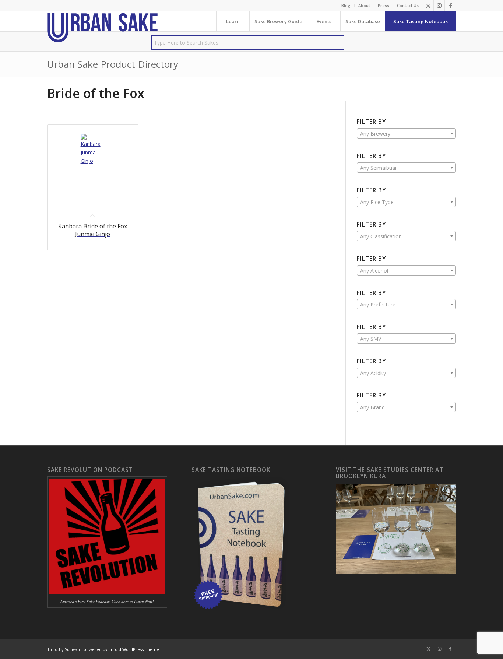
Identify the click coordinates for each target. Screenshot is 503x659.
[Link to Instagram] (439, 5)
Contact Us (408, 5)
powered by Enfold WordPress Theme (121, 649)
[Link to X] (428, 5)
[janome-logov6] (102, 27)
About (364, 5)
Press (383, 5)
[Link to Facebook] (450, 5)
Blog (346, 5)
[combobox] (406, 133)
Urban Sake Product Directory (112, 64)
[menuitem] (346, 5)
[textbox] (406, 134)
